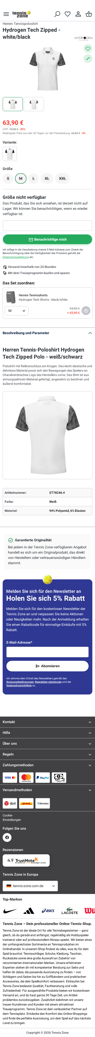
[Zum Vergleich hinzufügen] (88, 58)
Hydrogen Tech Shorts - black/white (43, 299)
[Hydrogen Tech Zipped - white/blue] (10, 154)
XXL (64, 179)
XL (49, 179)
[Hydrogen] (83, 38)
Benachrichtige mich (50, 239)
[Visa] (10, 777)
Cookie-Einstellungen (7, 817)
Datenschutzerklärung (16, 257)
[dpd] (10, 803)
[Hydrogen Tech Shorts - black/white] (11, 297)
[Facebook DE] (7, 837)
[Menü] (6, 14)
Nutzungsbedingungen (20, 681)
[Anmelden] (78, 14)
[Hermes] (42, 803)
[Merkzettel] (67, 14)
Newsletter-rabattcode (48, 681)
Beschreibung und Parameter (26, 333)
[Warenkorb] (88, 14)
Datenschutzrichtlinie (19, 685)
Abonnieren (50, 666)
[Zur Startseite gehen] (21, 14)
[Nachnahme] (59, 777)
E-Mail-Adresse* (19, 642)
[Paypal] (42, 777)
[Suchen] (57, 14)
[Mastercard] (26, 777)
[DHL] (26, 803)
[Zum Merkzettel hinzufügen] (88, 48)
